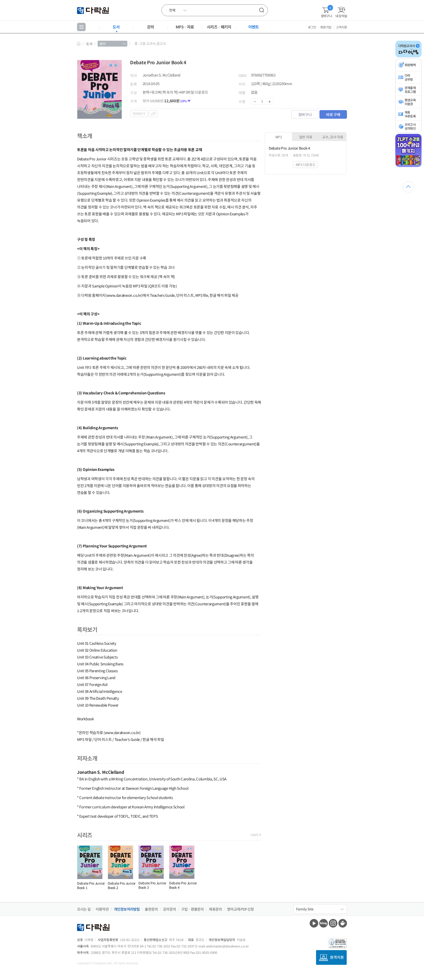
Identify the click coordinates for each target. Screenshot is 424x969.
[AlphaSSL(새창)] (337, 943)
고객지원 (341, 27)
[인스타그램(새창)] (333, 923)
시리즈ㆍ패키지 (219, 27)
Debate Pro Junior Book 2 (121, 885)
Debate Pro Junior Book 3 (152, 885)
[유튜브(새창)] (314, 923)
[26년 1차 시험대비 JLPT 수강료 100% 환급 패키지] (408, 166)
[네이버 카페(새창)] (342, 923)
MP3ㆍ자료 (185, 27)
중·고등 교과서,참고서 (150, 43)
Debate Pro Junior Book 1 (91, 885)
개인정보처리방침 (127, 909)
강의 (150, 27)
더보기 (254, 835)
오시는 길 (84, 909)
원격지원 (337, 957)
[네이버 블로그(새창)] (323, 923)
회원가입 (325, 27)
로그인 (312, 27)
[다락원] (93, 10)
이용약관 (102, 909)
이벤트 (253, 27)
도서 (116, 27)
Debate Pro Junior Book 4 (183, 885)
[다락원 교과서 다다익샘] (408, 56)
